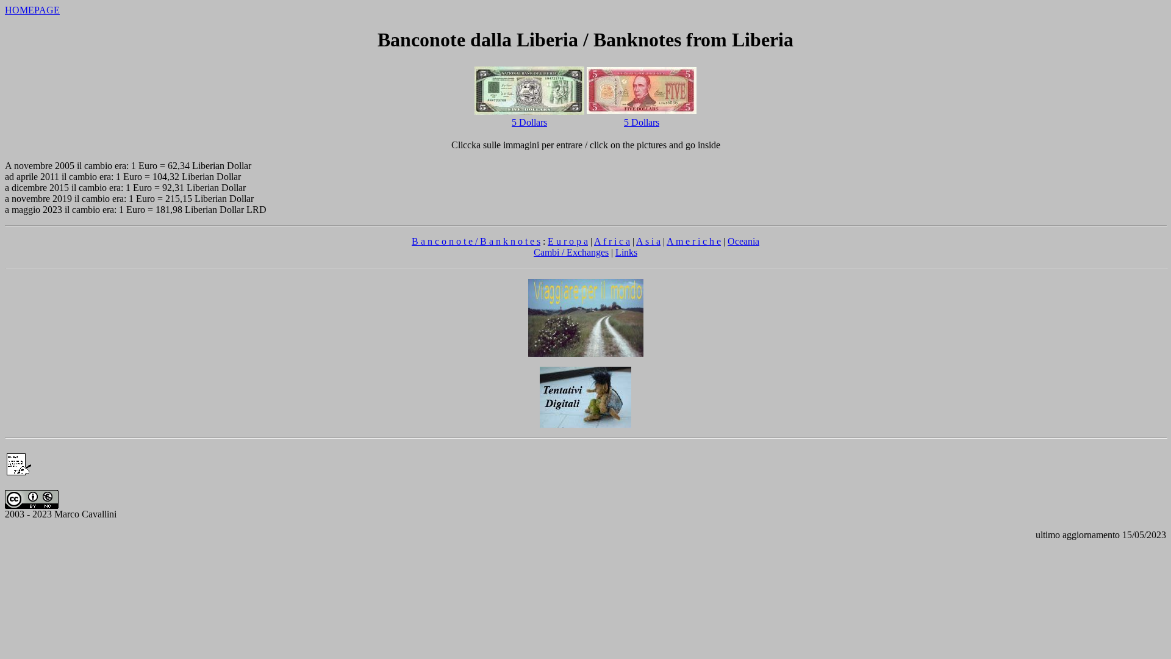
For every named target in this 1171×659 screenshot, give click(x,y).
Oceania (743, 241)
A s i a (648, 241)
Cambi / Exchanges (571, 252)
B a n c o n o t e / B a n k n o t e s (476, 241)
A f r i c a (612, 241)
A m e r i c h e (694, 241)
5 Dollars (529, 122)
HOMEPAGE (32, 10)
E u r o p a (568, 241)
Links (626, 252)
